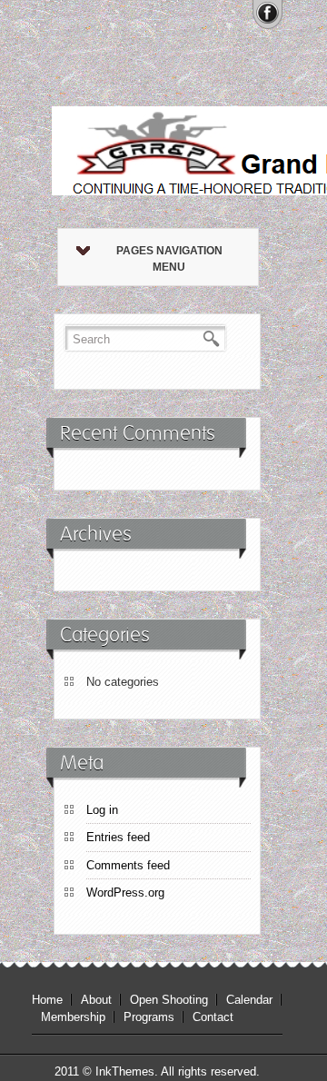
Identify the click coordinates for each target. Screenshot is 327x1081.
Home (47, 1000)
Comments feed (128, 865)
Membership (73, 1017)
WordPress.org (125, 892)
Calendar (249, 1000)
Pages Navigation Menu (169, 258)
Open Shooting (169, 1000)
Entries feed (118, 837)
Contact (213, 1017)
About (96, 1000)
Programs (149, 1017)
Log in (102, 810)
